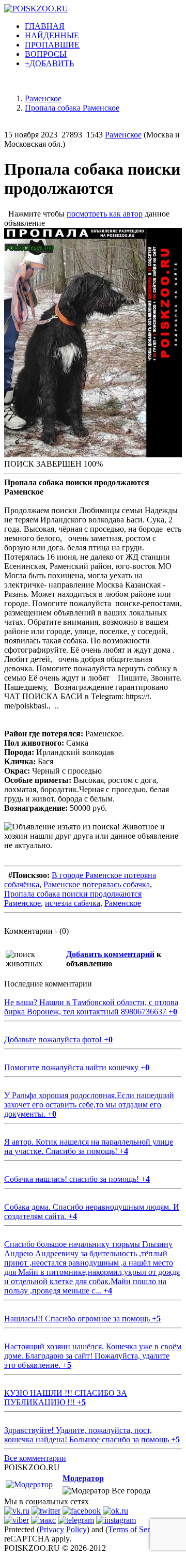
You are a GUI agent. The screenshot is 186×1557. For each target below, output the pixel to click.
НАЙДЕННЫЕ (52, 35)
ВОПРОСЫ (46, 54)
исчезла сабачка (72, 903)
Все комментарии (35, 1458)
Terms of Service (135, 1529)
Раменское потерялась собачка (96, 884)
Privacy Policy (63, 1529)
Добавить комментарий (110, 954)
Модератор (83, 1478)
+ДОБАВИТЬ (49, 63)
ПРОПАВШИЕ (52, 44)
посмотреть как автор (105, 213)
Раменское (123, 134)
